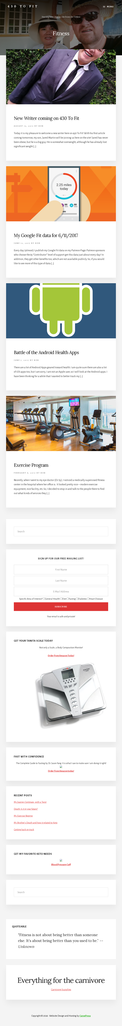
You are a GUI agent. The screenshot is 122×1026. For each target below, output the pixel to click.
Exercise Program (31, 465)
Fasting (72, 599)
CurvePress (85, 1016)
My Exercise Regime (23, 816)
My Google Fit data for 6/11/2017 (46, 235)
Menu (110, 7)
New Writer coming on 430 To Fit (46, 118)
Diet (64, 599)
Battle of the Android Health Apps (46, 352)
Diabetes (82, 599)
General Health (52, 599)
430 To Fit (23, 6)
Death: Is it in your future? (26, 809)
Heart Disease (96, 599)
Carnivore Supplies (61, 989)
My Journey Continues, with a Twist (30, 802)
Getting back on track (24, 829)
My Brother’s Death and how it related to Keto (35, 823)
